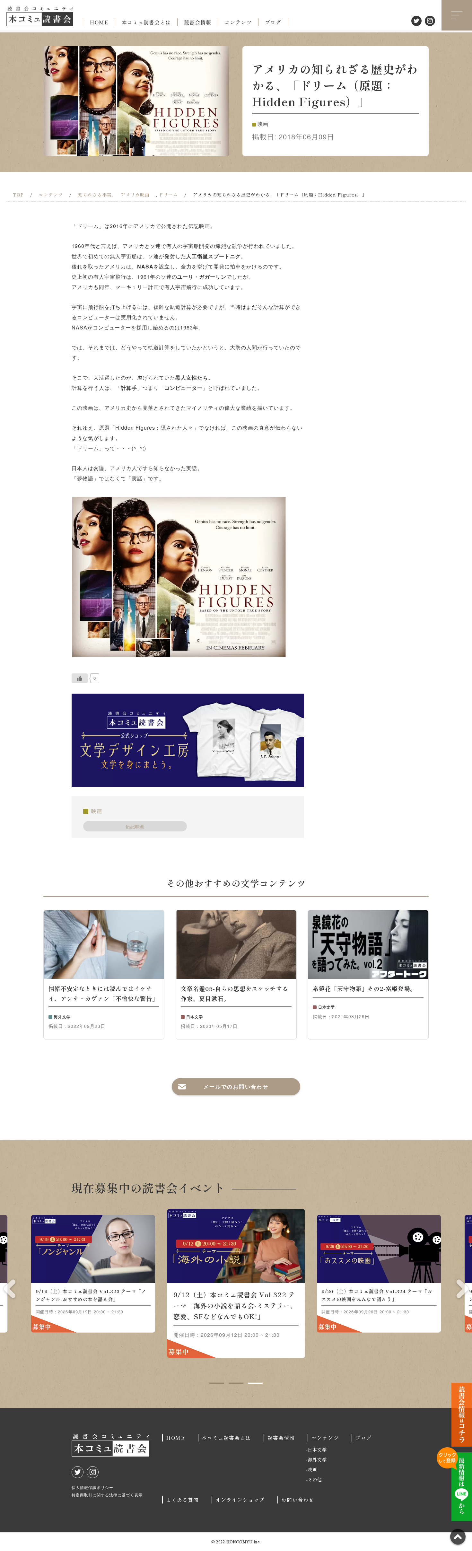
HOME (99, 22)
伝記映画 (135, 826)
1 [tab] (216, 1383)
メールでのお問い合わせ (236, 1086)
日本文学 (317, 1449)
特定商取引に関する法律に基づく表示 (107, 1494)
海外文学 (317, 1459)
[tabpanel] (236, 1283)
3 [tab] (255, 1383)
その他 (315, 1479)
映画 (96, 811)
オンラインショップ (240, 1499)
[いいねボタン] (80, 678)
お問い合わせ (297, 1499)
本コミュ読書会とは (146, 22)
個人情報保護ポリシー (92, 1487)
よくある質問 (182, 1499)
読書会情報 (197, 22)
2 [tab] (236, 1383)
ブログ (273, 22)
